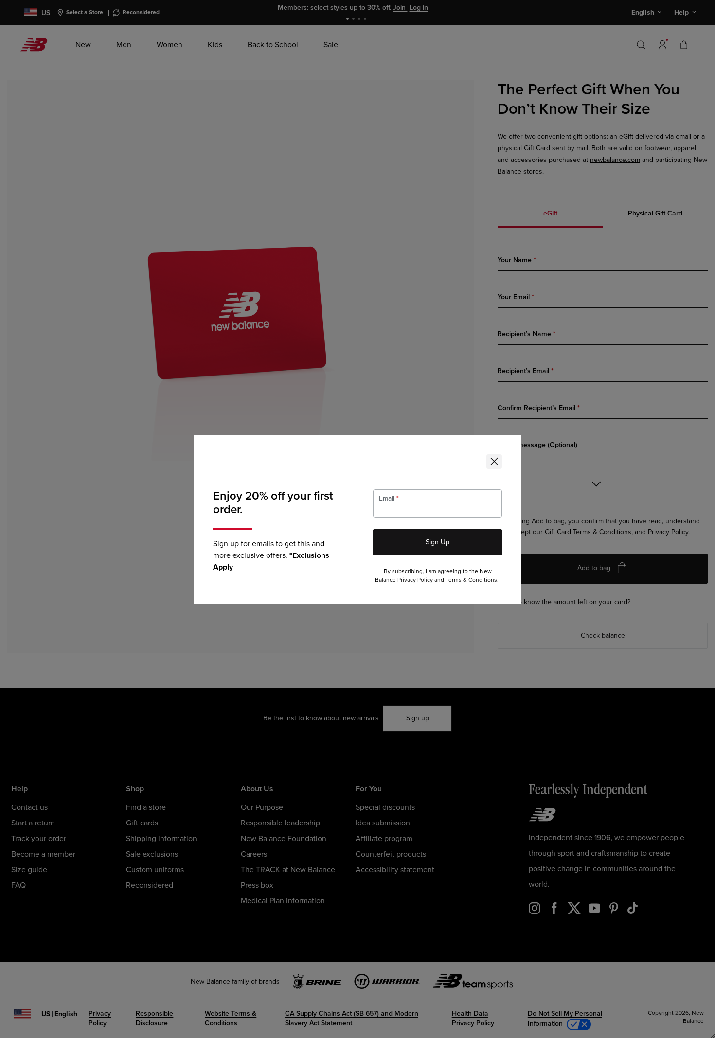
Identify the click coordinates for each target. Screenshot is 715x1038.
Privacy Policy (415, 580)
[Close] (494, 461)
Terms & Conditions (471, 580)
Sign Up (437, 542)
